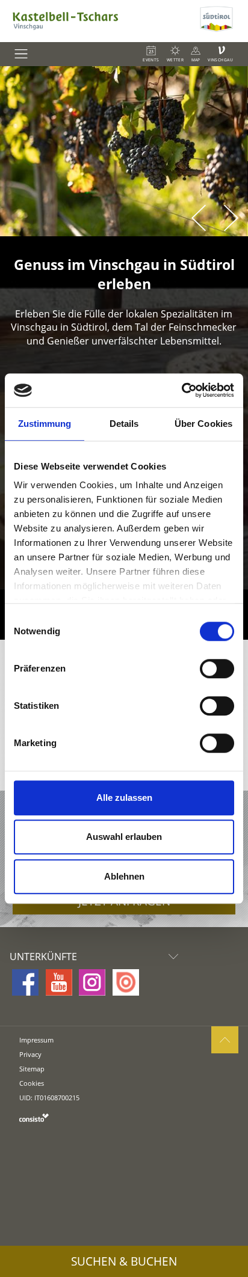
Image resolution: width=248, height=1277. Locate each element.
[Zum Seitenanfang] (224, 1039)
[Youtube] (59, 982)
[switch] (217, 668)
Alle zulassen (124, 797)
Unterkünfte (43, 956)
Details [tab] (124, 423)
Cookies (31, 1083)
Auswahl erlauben (124, 836)
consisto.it (34, 1117)
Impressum (36, 1039)
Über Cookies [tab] (203, 423)
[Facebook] (25, 982)
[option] (124, 151)
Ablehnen (124, 876)
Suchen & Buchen (124, 1261)
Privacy (30, 1054)
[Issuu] (126, 982)
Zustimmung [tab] (45, 423)
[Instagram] (92, 982)
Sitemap (32, 1068)
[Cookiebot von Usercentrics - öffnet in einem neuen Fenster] (181, 390)
